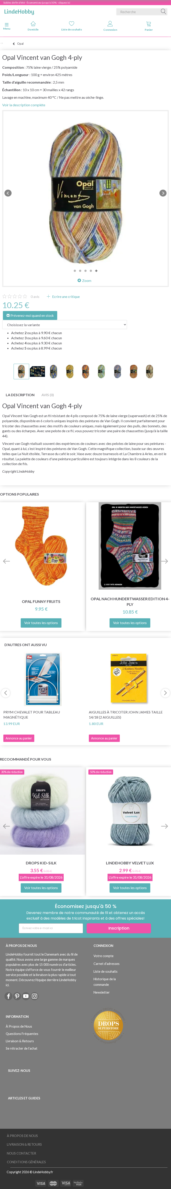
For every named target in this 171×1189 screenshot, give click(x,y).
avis (35, 296)
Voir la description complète (23, 105)
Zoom (86, 280)
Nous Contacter (21, 1153)
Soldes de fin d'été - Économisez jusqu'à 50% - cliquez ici (36, 2)
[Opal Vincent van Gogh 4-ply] (85, 193)
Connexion (110, 29)
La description (20, 395)
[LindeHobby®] (19, 11)
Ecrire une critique (65, 296)
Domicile (33, 29)
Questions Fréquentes (22, 1034)
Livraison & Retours (20, 1041)
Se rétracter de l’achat (21, 1048)
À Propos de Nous (19, 1026)
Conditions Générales (26, 1162)
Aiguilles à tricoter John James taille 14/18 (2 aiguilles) (126, 714)
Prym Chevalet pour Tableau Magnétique (31, 714)
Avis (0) (47, 395)
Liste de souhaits (71, 29)
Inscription (118, 928)
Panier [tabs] (149, 29)
